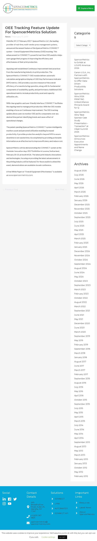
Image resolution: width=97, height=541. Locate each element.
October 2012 (80, 468)
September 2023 (82, 285)
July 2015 (78, 408)
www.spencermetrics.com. (20, 175)
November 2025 (82, 209)
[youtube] (10, 503)
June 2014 (79, 429)
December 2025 (82, 204)
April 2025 (79, 234)
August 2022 (80, 302)
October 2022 (81, 298)
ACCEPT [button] (62, 537)
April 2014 (79, 438)
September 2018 (82, 349)
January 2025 (80, 247)
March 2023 (80, 289)
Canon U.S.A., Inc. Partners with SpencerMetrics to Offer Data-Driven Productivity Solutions (82, 81)
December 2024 (82, 251)
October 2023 (81, 281)
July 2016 (78, 387)
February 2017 (81, 374)
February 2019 (81, 345)
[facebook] (10, 499)
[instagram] (4, 503)
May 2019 (78, 340)
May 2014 (78, 434)
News (7, 37)
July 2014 (78, 425)
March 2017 (79, 370)
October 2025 (81, 213)
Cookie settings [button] (48, 537)
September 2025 (82, 217)
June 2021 (79, 315)
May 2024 (79, 277)
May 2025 (78, 230)
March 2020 (80, 332)
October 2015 (80, 400)
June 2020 (79, 328)
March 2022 (80, 306)
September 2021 (82, 311)
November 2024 (82, 255)
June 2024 (79, 272)
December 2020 (82, 323)
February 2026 (81, 196)
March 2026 (80, 192)
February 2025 (81, 243)
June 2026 (79, 179)
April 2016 (78, 395)
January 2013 (80, 463)
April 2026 (79, 188)
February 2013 (81, 459)
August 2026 (80, 171)
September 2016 (82, 378)
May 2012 (78, 472)
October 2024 (81, 260)
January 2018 (80, 357)
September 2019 (82, 336)
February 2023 (81, 294)
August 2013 (80, 446)
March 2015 (79, 421)
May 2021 (78, 319)
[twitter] (15, 499)
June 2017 (79, 366)
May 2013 (78, 451)
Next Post (61, 190)
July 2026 (79, 175)
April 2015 (78, 417)
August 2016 (80, 383)
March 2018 (79, 353)
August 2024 (80, 268)
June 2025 (79, 226)
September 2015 (82, 404)
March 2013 (79, 455)
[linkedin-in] (4, 499)
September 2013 (82, 442)
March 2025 (80, 238)
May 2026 (78, 183)
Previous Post (10, 190)
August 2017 (80, 362)
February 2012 (81, 476)
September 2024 (82, 264)
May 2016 (78, 391)
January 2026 (80, 200)
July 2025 (79, 221)
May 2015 (78, 412)
